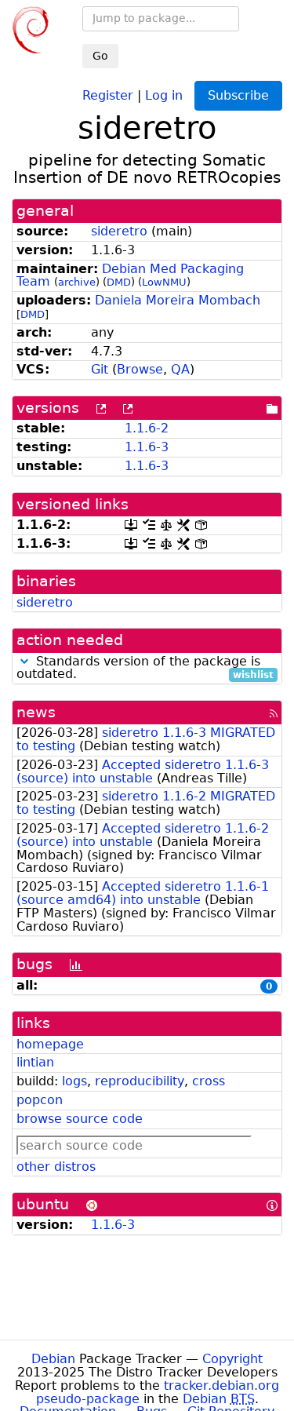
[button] (24, 661)
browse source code (79, 1118)
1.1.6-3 (147, 446)
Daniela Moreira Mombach (177, 300)
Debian (53, 1358)
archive (77, 282)
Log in (164, 94)
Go (100, 55)
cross (208, 1081)
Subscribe (238, 95)
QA (180, 369)
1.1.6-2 (147, 428)
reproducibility (139, 1081)
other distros (56, 1166)
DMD (119, 282)
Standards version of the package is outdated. (145, 668)
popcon (39, 1099)
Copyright (232, 1358)
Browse (140, 369)
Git (99, 369)
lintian (35, 1062)
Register (107, 94)
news (36, 712)
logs (74, 1081)
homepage (50, 1044)
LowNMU (164, 282)
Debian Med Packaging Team (130, 275)
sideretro (119, 231)
